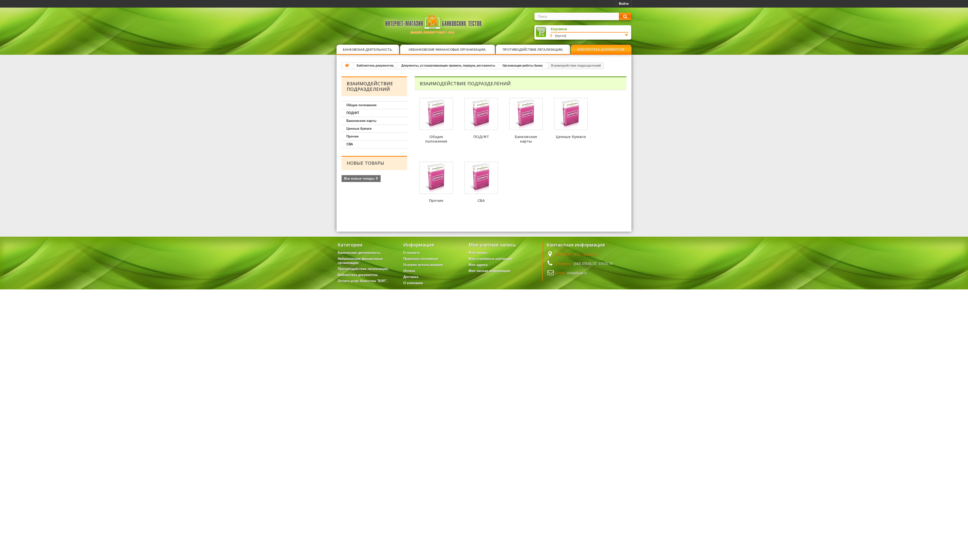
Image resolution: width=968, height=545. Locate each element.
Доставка (410, 277)
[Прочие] (436, 178)
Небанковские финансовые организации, (447, 49)
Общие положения (361, 105)
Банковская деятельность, (368, 49)
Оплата (409, 271)
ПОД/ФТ (352, 113)
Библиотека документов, (601, 49)
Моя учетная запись (492, 245)
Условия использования (423, 265)
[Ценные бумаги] (571, 114)
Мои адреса (478, 265)
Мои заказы (478, 253)
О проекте (411, 253)
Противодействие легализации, (533, 49)
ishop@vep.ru (577, 273)
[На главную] (347, 66)
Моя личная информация (489, 271)
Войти (624, 4)
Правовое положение (420, 259)
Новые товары (365, 163)
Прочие (352, 136)
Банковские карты (361, 121)
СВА (349, 144)
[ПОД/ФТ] (481, 114)
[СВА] (481, 178)
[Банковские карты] (526, 114)
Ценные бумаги (359, 128)
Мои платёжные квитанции (490, 259)
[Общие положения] (436, 114)
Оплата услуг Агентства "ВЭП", (363, 281)
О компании (413, 283)
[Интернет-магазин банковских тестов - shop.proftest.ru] (433, 25)
